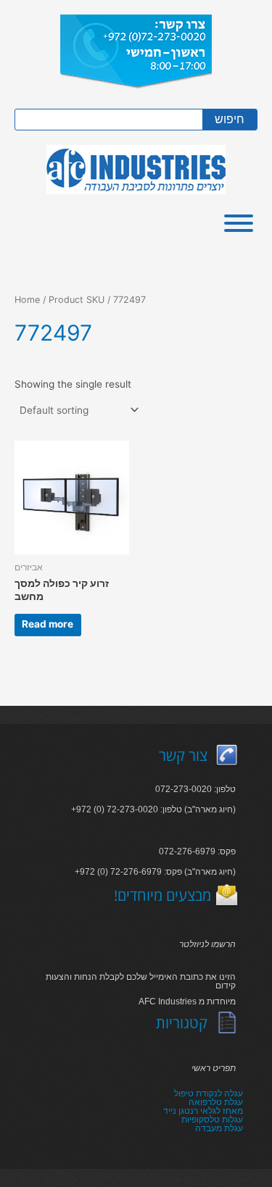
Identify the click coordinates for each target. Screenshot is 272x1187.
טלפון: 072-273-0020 (195, 789)
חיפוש (229, 119)
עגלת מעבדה (219, 1128)
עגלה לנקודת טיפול (208, 1093)
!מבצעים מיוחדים (162, 895)
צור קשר (183, 755)
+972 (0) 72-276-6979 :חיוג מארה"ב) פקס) (155, 872)
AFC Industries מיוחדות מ (187, 1001)
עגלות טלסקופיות (212, 1120)
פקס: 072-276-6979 (197, 851)
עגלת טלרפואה (216, 1102)
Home (27, 299)
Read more (47, 624)
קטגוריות (181, 1023)
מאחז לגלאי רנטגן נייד (203, 1111)
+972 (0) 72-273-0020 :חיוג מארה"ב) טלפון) (153, 809)
